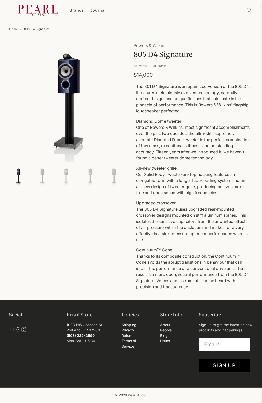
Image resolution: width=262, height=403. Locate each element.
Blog (164, 335)
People (166, 330)
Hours (165, 341)
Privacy (128, 330)
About (165, 325)
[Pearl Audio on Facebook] (17, 330)
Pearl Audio (137, 395)
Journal (98, 10)
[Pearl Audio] (37, 10)
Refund (128, 335)
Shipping (129, 325)
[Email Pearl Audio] (11, 330)
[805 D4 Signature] (68, 102)
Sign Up (224, 365)
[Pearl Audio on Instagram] (23, 330)
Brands (77, 10)
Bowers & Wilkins (150, 45)
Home (13, 29)
